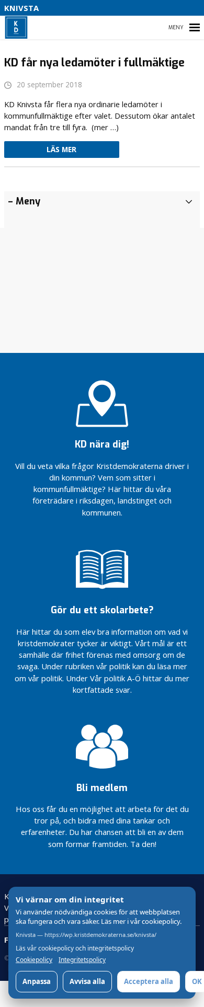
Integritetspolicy (82, 960)
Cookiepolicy (34, 960)
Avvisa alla (87, 981)
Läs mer (61, 149)
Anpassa (36, 981)
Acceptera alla (148, 981)
